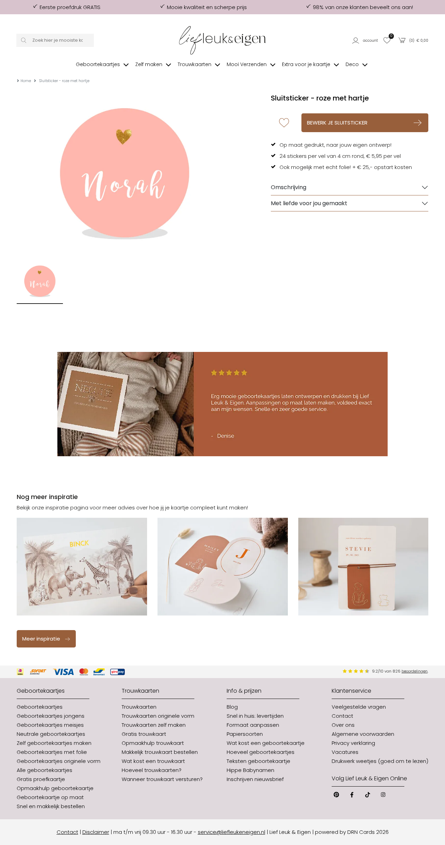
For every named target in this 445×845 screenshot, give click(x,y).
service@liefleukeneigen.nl (231, 832)
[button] (365, 40)
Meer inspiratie (41, 638)
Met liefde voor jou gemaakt (309, 203)
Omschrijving (288, 187)
